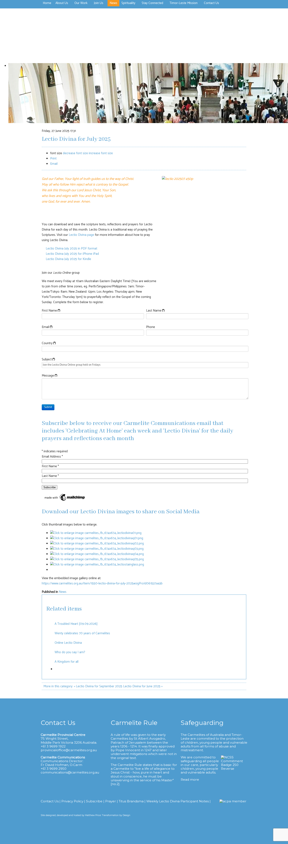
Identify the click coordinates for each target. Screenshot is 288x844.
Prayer (110, 801)
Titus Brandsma (131, 801)
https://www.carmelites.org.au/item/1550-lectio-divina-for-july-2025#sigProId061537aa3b (102, 583)
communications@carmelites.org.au (70, 772)
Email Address (52, 456)
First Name (51, 310)
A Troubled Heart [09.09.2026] (76, 623)
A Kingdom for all (66, 661)
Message (49, 375)
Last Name (155, 310)
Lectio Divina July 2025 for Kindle (68, 259)
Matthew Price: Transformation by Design (107, 815)
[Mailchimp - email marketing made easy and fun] (65, 500)
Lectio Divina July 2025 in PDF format (71, 248)
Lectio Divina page (81, 235)
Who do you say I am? (70, 652)
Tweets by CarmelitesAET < (18, 841)
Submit (48, 407)
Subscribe (94, 801)
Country (49, 343)
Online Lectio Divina (68, 642)
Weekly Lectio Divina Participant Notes (177, 801)
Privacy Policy (72, 801)
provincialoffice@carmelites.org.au (69, 750)
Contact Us (50, 801)
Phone (150, 327)
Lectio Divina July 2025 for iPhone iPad (72, 253)
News (62, 592)
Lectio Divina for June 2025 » (143, 686)
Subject (48, 359)
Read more (190, 780)
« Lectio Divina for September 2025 (98, 686)
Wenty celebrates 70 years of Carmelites (82, 633)
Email (47, 327)
